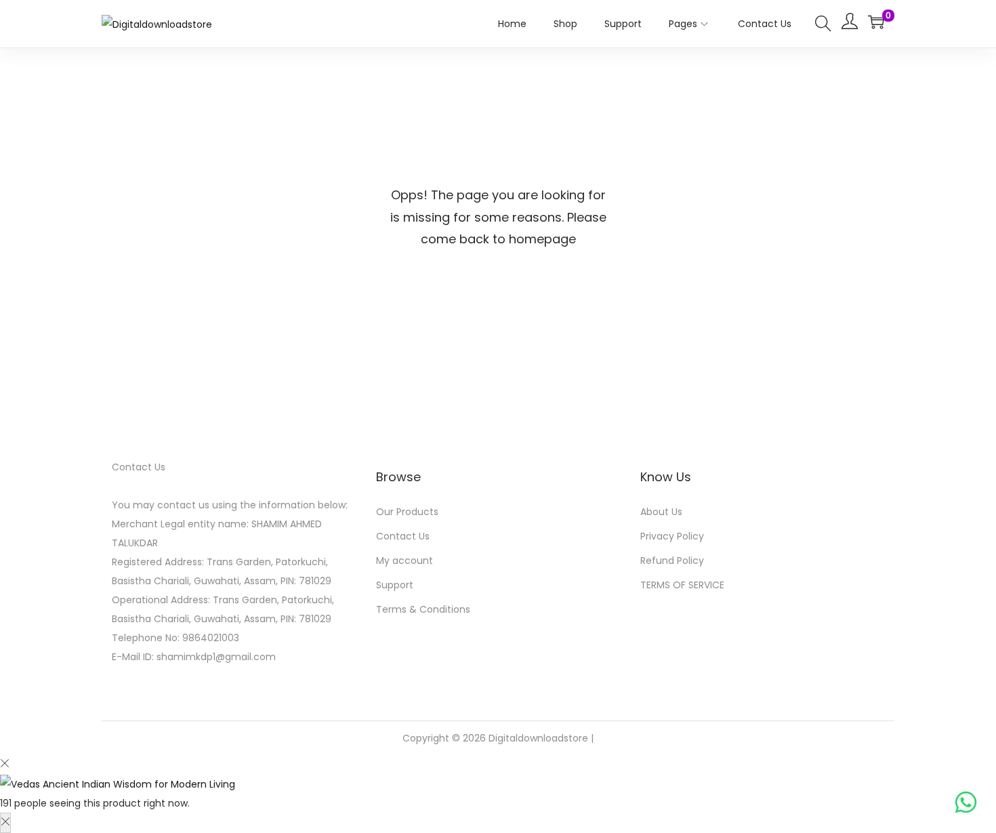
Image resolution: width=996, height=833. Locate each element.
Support (394, 585)
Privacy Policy (672, 536)
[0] (876, 22)
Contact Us (403, 536)
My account (404, 560)
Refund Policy (672, 560)
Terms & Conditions (423, 609)
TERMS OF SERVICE (682, 585)
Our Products (407, 512)
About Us (661, 512)
